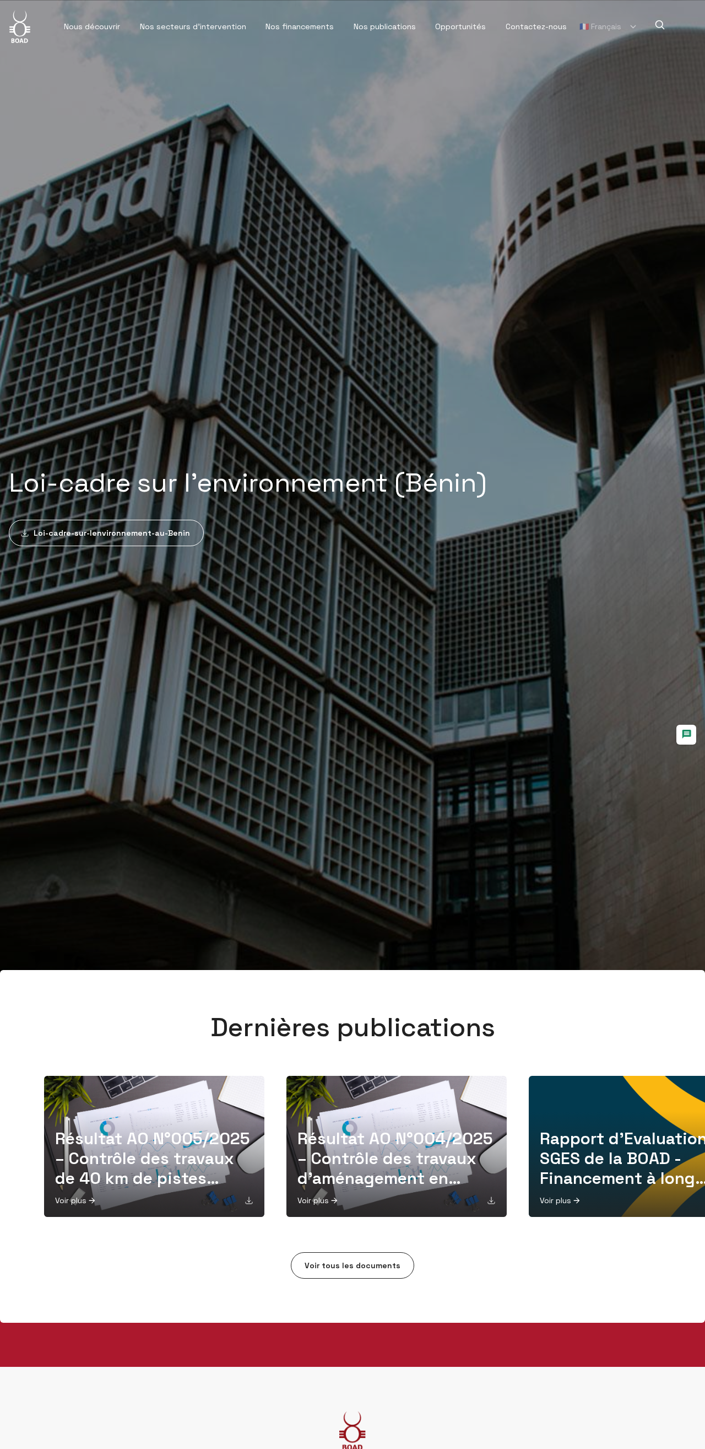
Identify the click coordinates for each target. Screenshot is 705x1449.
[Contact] (686, 735)
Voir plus (70, 1200)
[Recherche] (660, 25)
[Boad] (20, 26)
